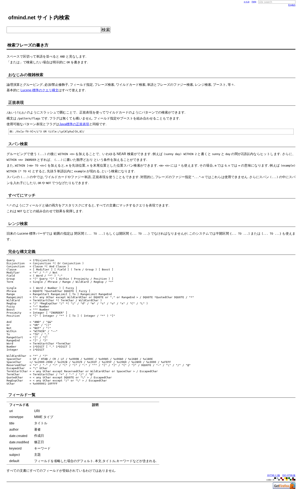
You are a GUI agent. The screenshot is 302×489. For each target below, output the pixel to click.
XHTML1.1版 (273, 475)
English (291, 5)
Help (254, 1)
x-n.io (246, 1)
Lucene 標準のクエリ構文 (40, 90)
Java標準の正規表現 (74, 124)
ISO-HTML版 (288, 475)
